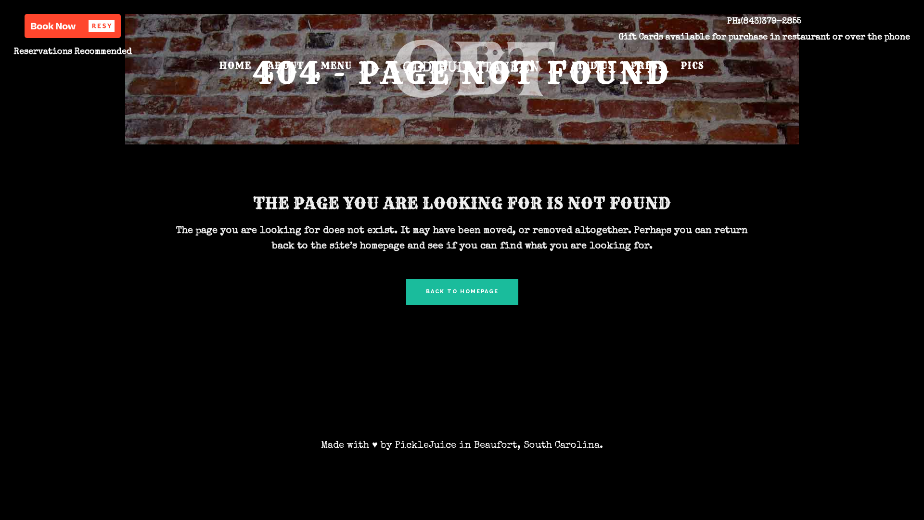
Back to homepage (462, 291)
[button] (73, 26)
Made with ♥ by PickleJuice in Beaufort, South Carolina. (462, 446)
